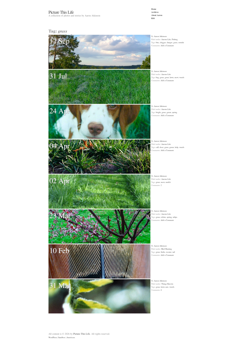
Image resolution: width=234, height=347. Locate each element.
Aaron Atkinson (160, 36)
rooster (168, 252)
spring (174, 112)
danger (169, 42)
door (161, 147)
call (157, 147)
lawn (172, 77)
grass (175, 42)
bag (157, 77)
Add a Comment (167, 45)
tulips (175, 217)
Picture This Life (61, 12)
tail (174, 252)
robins (163, 217)
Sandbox (61, 337)
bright (158, 112)
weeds (181, 77)
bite (157, 42)
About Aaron (156, 15)
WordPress (52, 337)
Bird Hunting (166, 249)
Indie (163, 252)
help (176, 147)
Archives (154, 12)
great (167, 77)
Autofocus (71, 337)
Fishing (175, 39)
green (169, 112)
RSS (153, 18)
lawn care (164, 287)
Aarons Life (166, 39)
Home (153, 9)
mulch (168, 182)
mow (176, 77)
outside (181, 42)
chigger (163, 42)
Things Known (167, 283)
